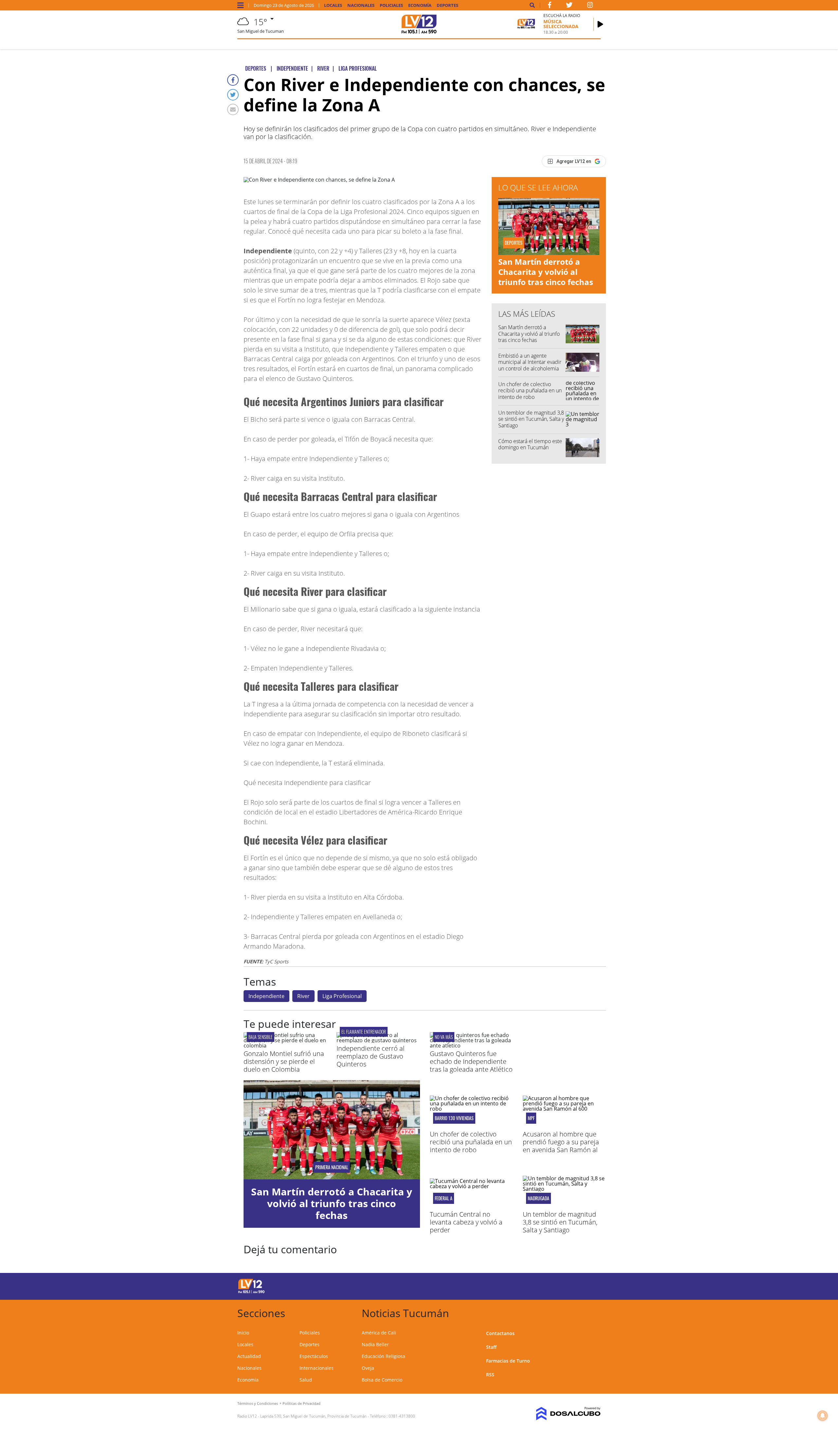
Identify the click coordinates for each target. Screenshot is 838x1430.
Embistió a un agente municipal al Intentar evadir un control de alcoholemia (529, 362)
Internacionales (317, 1368)
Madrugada (538, 1198)
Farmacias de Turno (508, 1361)
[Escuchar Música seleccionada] (600, 24)
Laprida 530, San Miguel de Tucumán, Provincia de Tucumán (313, 1416)
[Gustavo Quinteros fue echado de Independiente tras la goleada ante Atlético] (471, 1045)
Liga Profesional (342, 996)
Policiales (391, 5)
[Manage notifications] (822, 1415)
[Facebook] (233, 80)
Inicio (243, 1333)
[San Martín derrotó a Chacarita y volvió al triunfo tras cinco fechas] (332, 1129)
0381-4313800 (402, 1416)
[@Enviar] (233, 109)
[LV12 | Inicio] (593, 1312)
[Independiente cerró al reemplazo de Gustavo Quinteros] (378, 1040)
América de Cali (379, 1333)
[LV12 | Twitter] (569, 6)
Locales (333, 5)
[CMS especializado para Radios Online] (559, 1413)
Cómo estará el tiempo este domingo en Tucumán (530, 444)
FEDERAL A (443, 1198)
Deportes (447, 5)
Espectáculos (314, 1356)
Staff (491, 1347)
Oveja (368, 1368)
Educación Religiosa (383, 1356)
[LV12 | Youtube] (555, 1285)
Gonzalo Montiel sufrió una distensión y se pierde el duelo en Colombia (284, 1061)
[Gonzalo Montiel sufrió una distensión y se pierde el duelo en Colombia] (285, 1045)
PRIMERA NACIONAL (331, 1167)
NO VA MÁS (444, 1036)
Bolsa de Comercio (382, 1380)
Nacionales (360, 5)
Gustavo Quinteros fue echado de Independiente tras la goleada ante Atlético (471, 1061)
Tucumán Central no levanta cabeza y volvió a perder (466, 1222)
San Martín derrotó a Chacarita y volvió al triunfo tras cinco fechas (545, 271)
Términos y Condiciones (257, 1403)
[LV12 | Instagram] (590, 6)
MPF (531, 1118)
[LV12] (251, 1292)
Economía (419, 5)
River (303, 996)
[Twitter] (233, 94)
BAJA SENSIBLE (260, 1036)
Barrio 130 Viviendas (454, 1118)
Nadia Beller (375, 1344)
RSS (490, 1374)
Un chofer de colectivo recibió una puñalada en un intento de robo (530, 390)
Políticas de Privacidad (301, 1403)
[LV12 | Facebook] (549, 6)
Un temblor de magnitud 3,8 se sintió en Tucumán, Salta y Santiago (531, 419)
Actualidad (249, 1356)
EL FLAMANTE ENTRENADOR (363, 1031)
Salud (306, 1380)
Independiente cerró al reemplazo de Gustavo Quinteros (371, 1056)
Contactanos (500, 1333)
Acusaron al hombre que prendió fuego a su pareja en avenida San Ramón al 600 (561, 1146)
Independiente (266, 996)
